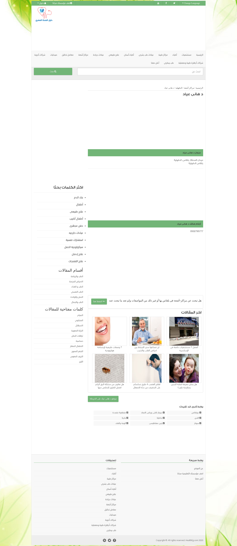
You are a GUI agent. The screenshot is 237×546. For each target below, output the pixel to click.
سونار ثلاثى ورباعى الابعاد (151, 412)
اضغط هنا (98, 301)
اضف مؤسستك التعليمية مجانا (190, 473)
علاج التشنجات (76, 261)
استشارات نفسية (74, 240)
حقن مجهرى (76, 226)
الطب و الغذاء (77, 286)
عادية (124, 418)
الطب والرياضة (77, 276)
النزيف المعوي (76, 356)
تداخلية (159, 418)
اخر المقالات (191, 312)
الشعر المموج (77, 351)
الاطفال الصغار (76, 346)
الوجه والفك (121, 423)
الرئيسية (199, 54)
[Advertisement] (137, 28)
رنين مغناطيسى (155, 423)
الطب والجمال (77, 302)
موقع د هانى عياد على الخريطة (103, 398)
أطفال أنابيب (76, 219)
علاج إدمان (77, 254)
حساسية (79, 341)
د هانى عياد (193, 94)
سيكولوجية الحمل (73, 247)
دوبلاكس (195, 412)
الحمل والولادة (76, 297)
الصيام (80, 315)
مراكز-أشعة (189, 88)
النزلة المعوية (77, 330)
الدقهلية (179, 88)
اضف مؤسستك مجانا (61, 3)
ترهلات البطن (77, 335)
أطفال (79, 204)
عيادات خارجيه (76, 233)
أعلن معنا (155, 63)
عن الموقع (198, 468)
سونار (196, 423)
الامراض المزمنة (76, 281)
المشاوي (79, 320)
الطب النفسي (77, 291)
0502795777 (196, 231)
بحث (52, 71)
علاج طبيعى (76, 211)
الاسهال (79, 325)
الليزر (81, 361)
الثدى (197, 418)
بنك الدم (78, 197)
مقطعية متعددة (119, 412)
